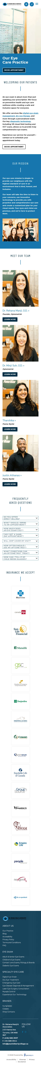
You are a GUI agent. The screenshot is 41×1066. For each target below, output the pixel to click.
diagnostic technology (20, 121)
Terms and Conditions (12, 943)
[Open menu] (36, 4)
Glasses (6, 1009)
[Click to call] (32, 4)
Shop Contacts (9, 1012)
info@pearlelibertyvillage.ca (15, 1044)
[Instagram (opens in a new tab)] (25, 1032)
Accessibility (7, 937)
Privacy (32, 1059)
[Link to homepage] (12, 4)
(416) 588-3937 (11, 1038)
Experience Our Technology (14, 995)
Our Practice (8, 931)
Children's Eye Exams (11, 960)
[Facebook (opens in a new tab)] (22, 1032)
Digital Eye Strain (10, 977)
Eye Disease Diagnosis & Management (18, 986)
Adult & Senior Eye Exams (13, 957)
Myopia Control (9, 992)
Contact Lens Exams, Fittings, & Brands (19, 963)
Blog (5, 934)
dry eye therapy (23, 116)
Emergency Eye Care (11, 983)
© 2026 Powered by (15, 1055)
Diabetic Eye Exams (11, 966)
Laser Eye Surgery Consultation (16, 989)
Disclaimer (22, 1062)
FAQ (4, 945)
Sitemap (22, 1059)
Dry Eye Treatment (11, 980)
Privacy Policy (8, 940)
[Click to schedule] (26, 4)
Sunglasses (7, 1006)
